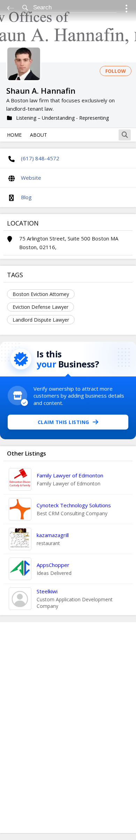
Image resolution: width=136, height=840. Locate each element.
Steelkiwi (47, 591)
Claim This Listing (63, 422)
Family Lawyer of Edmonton (70, 475)
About (38, 134)
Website (31, 177)
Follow (115, 71)
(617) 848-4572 (40, 158)
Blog (26, 197)
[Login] (126, 10)
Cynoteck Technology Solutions (74, 505)
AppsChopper (53, 564)
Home (14, 134)
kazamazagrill (53, 535)
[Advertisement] (68, 727)
